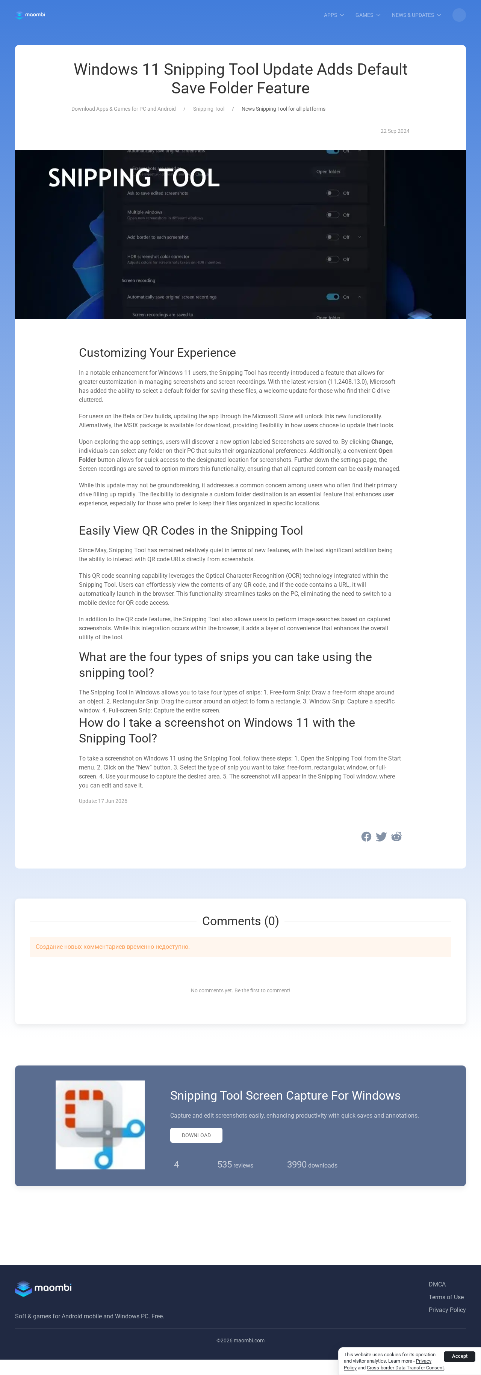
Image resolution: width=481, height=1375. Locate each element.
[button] (459, 15)
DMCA (437, 1284)
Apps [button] (330, 15)
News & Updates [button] (413, 15)
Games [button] (364, 15)
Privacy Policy (447, 1309)
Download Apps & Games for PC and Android (123, 109)
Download (196, 1135)
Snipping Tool (208, 109)
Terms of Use (446, 1297)
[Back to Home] (30, 15)
